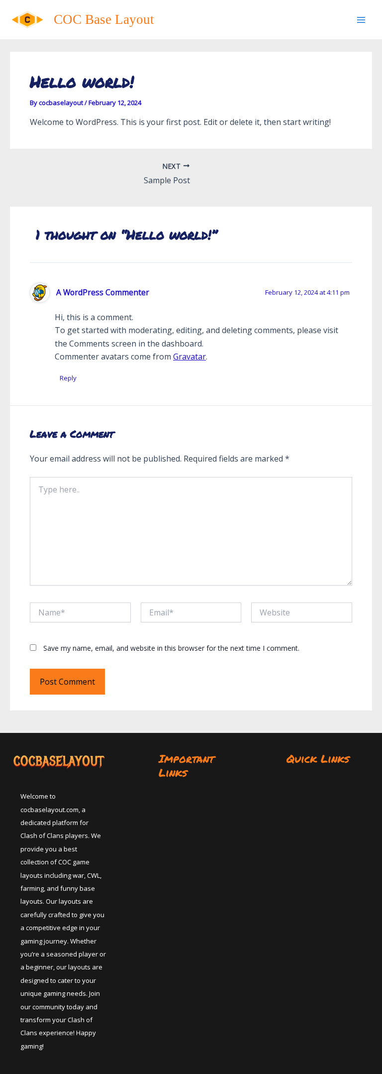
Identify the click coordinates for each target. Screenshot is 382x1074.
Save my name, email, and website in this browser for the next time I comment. (171, 648)
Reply (68, 377)
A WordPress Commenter (102, 292)
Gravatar (189, 356)
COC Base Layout (104, 19)
